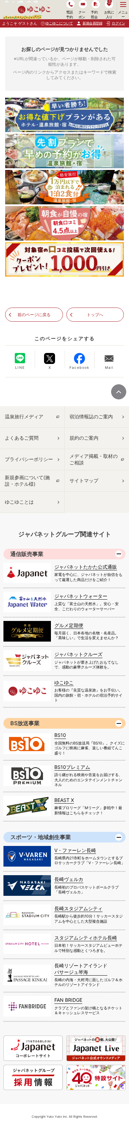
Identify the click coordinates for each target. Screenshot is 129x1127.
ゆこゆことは (19, 502)
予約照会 (94, 14)
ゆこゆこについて (59, 23)
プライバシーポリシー (29, 459)
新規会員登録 (92, 23)
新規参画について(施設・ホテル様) (27, 480)
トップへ (95, 314)
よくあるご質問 (22, 438)
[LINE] (20, 358)
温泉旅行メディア (24, 416)
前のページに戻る (34, 314)
